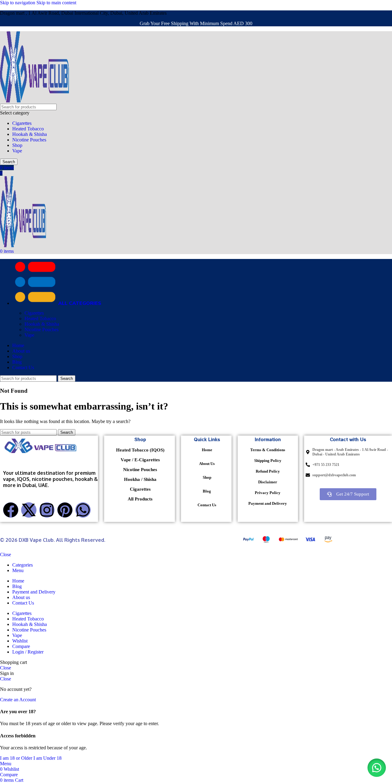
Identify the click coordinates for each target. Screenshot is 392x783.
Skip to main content (56, 2)
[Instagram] (47, 510)
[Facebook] (10, 510)
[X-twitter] (28, 510)
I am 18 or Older (16, 758)
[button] (377, 768)
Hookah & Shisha (29, 134)
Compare (21, 646)
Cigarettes (22, 123)
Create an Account (18, 699)
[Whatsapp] (83, 510)
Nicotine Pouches (29, 139)
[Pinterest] (65, 510)
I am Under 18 (47, 758)
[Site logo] (34, 100)
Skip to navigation (18, 2)
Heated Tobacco (28, 128)
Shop (17, 145)
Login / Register (27, 651)
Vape (17, 150)
